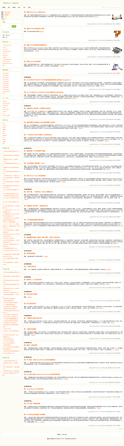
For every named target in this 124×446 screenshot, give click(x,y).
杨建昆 (4, 129)
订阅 (24, 7)
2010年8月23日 (27, 291)
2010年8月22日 (27, 315)
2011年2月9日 (27, 234)
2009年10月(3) (6, 91)
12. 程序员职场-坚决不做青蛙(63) (10, 306)
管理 (29, 7)
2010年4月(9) (6, 85)
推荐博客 (7, 15)
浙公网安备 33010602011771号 (56, 438)
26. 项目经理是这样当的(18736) (10, 248)
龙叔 (4, 123)
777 (5, 16)
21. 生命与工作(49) (7, 329)
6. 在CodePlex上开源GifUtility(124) (11, 292)
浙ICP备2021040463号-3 (70, 438)
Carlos (4, 107)
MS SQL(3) (5, 55)
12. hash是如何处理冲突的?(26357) (11, 193)
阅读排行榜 (6, 148)
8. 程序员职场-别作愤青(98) (9, 298)
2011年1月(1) (6, 79)
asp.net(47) (5, 49)
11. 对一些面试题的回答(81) (9, 304)
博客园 (3, 7)
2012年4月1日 (27, 106)
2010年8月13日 (27, 342)
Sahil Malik (5, 105)
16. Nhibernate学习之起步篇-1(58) (10, 316)
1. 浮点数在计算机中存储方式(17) (10, 361)
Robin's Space (11, 3)
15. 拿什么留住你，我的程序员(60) (10, 314)
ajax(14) (4, 47)
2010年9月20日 (27, 264)
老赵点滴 (5, 135)
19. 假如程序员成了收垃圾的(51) (10, 322)
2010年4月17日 (27, 372)
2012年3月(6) (6, 75)
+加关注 (3, 19)
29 (5, 18)
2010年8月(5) (6, 83)
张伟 (4, 131)
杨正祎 (4, 127)
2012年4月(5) (6, 73)
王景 (4, 133)
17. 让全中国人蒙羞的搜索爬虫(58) (10, 318)
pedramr (4, 111)
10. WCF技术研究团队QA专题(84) (10, 302)
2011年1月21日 (27, 251)
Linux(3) (4, 53)
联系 (19, 7)
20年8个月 (7, 13)
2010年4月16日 (27, 386)
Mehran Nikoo (6, 109)
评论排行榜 (6, 269)
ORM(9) (4, 57)
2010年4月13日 (27, 401)
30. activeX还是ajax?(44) (8, 353)
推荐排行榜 (6, 357)
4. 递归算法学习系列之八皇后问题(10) (11, 371)
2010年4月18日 (27, 357)
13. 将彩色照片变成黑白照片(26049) (11, 195)
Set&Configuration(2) (7, 63)
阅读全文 (96, 16)
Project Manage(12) (7, 59)
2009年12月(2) (6, 89)
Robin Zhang (8, 12)
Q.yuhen (4, 125)
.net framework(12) (7, 45)
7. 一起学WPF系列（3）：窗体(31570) (11, 175)
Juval (4, 113)
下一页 (120, 429)
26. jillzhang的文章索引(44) (9, 343)
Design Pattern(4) (7, 51)
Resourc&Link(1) (6, 61)
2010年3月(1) (6, 87)
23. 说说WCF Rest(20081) (9, 238)
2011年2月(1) (6, 77)
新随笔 (14, 7)
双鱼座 (4, 141)
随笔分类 (5, 42)
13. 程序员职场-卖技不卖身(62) (10, 308)
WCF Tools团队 (6, 115)
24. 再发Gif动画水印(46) (8, 339)
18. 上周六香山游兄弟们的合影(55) (10, 320)
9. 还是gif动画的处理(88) (8, 300)
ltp (3, 137)
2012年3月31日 (27, 148)
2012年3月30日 (27, 189)
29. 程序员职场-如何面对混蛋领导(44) (11, 351)
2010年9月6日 (27, 277)
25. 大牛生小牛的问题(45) (8, 341)
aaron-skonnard (6, 103)
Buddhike (5, 101)
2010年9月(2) (6, 81)
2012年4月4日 (27, 77)
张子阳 (4, 139)
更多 (4, 65)
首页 (9, 7)
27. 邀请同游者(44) (7, 345)
